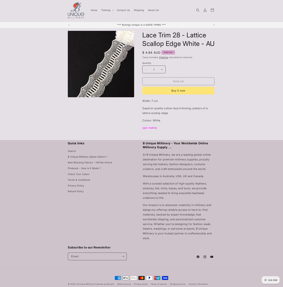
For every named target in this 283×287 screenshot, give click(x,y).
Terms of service (159, 284)
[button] (107, 10)
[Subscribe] (123, 256)
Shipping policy (177, 284)
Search (72, 151)
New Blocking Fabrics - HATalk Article (90, 162)
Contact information (198, 284)
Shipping (163, 57)
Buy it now (178, 90)
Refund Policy (76, 191)
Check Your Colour (78, 174)
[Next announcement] (214, 25)
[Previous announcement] (69, 25)
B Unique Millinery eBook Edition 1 (87, 156)
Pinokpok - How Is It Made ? (84, 168)
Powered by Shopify (104, 284)
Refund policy (124, 284)
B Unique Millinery (85, 284)
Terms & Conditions (79, 179)
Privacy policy (141, 284)
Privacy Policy (76, 185)
